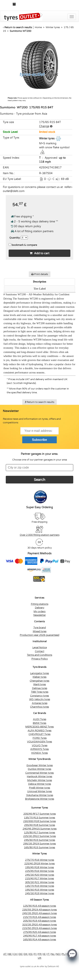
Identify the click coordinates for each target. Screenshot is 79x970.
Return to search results (18, 27)
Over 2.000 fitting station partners (39, 534)
